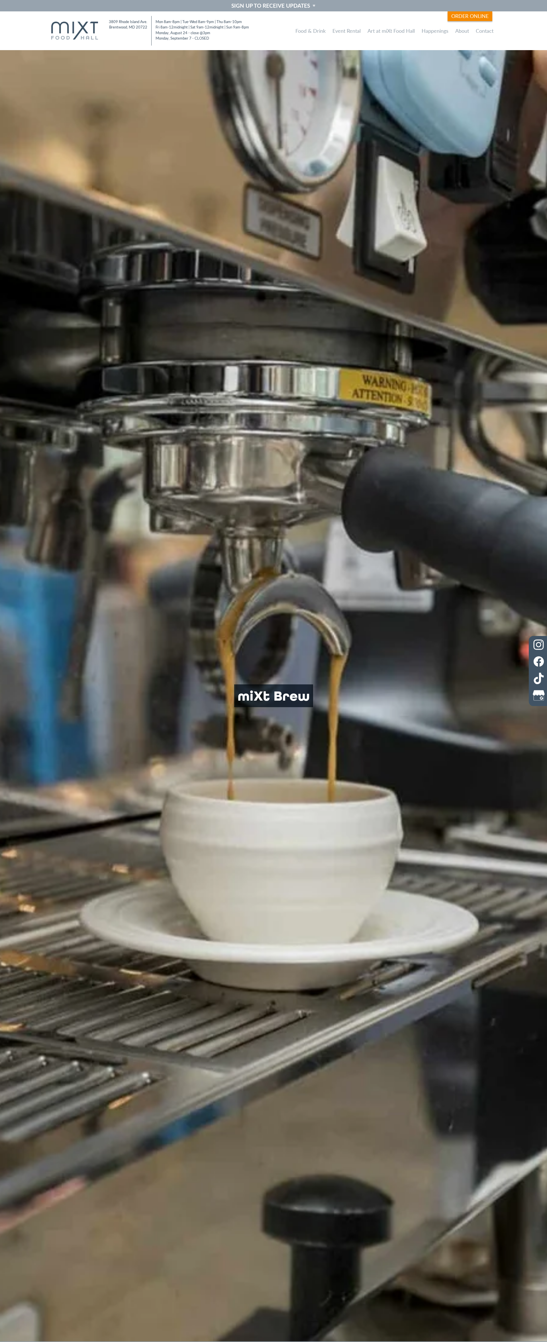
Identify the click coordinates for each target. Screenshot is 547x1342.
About (462, 30)
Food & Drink (310, 30)
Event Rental (346, 30)
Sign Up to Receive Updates (270, 5)
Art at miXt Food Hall (391, 30)
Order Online (470, 15)
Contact (484, 30)
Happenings (435, 30)
